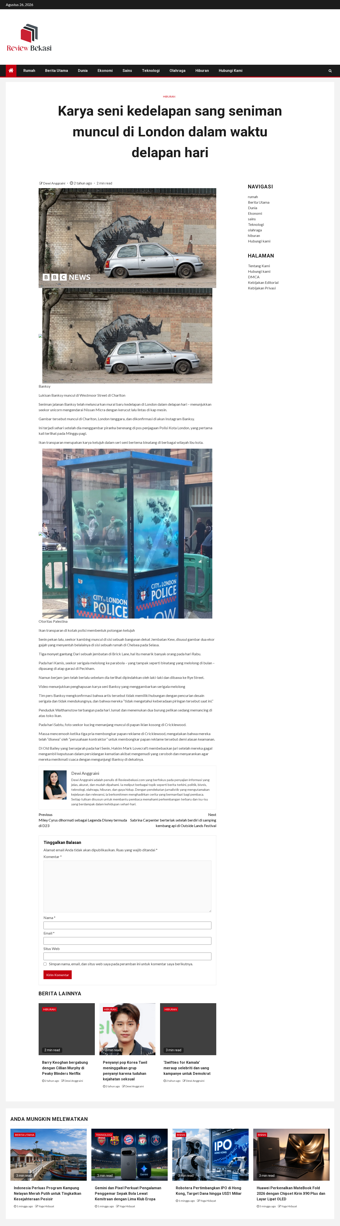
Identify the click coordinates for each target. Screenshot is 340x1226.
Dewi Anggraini (54, 183)
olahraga (177, 70)
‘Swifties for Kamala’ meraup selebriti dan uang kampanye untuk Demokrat (187, 1068)
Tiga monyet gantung (55, 654)
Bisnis (181, 1135)
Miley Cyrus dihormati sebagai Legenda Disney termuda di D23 (83, 820)
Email (49, 933)
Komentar (52, 856)
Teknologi (151, 70)
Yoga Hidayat (46, 1206)
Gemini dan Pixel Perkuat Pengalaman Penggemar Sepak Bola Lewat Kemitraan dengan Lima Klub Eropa (128, 1193)
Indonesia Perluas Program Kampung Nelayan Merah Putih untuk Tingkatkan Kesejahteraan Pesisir (47, 1193)
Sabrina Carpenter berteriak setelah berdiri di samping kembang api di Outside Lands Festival (173, 820)
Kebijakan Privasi (262, 288)
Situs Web (51, 948)
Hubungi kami (230, 70)
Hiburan (169, 96)
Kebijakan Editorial (263, 282)
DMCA (254, 277)
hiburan (202, 70)
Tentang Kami (259, 266)
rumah (29, 70)
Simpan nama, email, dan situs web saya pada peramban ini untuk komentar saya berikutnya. (121, 964)
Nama (49, 917)
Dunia (83, 70)
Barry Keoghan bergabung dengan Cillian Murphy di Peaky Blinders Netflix (65, 1068)
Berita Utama (56, 70)
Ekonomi (105, 70)
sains (127, 70)
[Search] (330, 70)
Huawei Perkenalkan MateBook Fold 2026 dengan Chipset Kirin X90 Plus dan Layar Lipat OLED (291, 1193)
